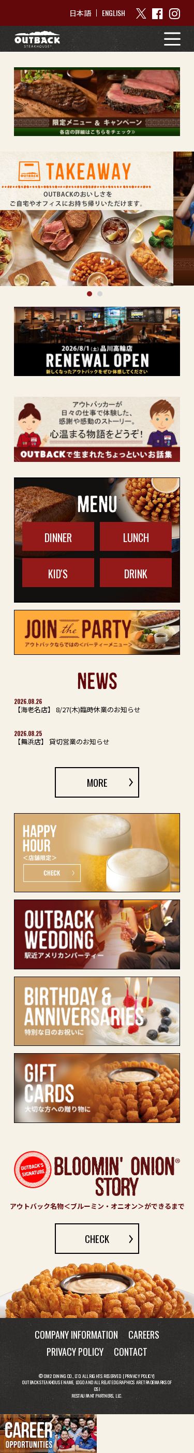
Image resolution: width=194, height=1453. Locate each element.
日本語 (80, 13)
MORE (97, 782)
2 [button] (99, 293)
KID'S (58, 573)
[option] (97, 219)
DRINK (135, 573)
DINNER (58, 537)
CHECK (97, 1238)
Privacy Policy (139, 1375)
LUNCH (136, 537)
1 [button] (89, 293)
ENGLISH (113, 12)
